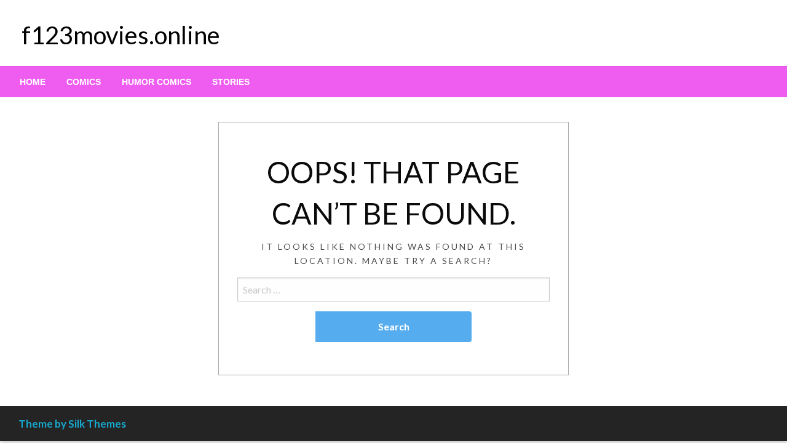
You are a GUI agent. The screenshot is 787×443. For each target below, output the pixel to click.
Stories (231, 82)
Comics (83, 82)
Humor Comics (156, 82)
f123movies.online (121, 35)
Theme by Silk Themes (72, 423)
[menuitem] (32, 81)
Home (32, 82)
